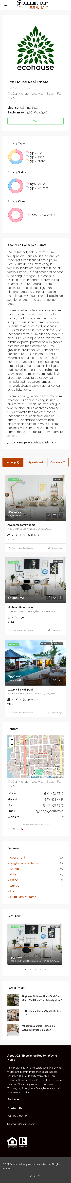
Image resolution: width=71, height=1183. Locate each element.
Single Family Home (24, 863)
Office (14, 880)
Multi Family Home (23, 897)
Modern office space (20, 607)
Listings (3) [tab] (12, 462)
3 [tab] (37, 971)
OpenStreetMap (46, 776)
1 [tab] (27, 971)
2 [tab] (32, 971)
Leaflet (34, 776)
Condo (14, 885)
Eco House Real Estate (22, 548)
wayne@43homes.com (23, 1124)
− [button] (12, 744)
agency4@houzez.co (50, 811)
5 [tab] (47, 971)
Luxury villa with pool (20, 689)
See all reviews (19, 88)
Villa (13, 874)
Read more (13, 1099)
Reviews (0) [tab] (58, 462)
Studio (14, 869)
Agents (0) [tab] (35, 462)
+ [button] (12, 739)
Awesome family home (21, 525)
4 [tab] (42, 971)
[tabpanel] (35, 943)
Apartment (17, 857)
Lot (12, 891)
